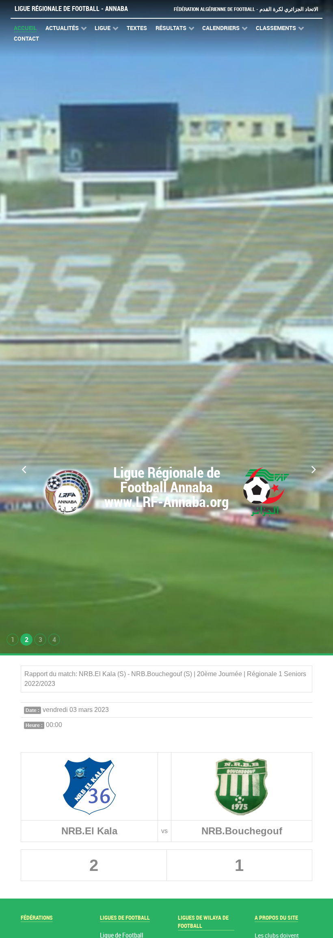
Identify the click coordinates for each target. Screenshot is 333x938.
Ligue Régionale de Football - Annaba (71, 9)
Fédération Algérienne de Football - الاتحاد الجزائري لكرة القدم (246, 9)
